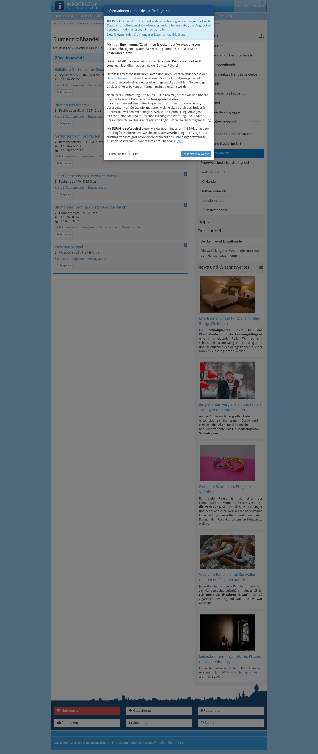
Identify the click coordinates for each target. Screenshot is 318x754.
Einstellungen (117, 154)
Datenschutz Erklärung (170, 35)
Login (135, 154)
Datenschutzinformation (124, 78)
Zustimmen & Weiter (196, 154)
